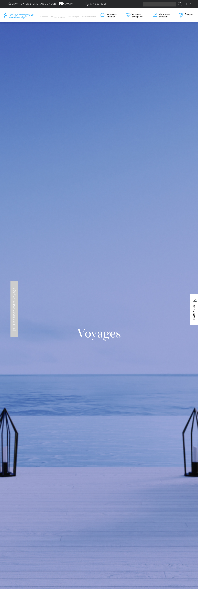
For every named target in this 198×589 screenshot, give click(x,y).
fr (188, 3)
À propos (44, 17)
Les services (59, 17)
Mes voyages (73, 17)
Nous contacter (89, 17)
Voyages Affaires (112, 15)
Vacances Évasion (165, 15)
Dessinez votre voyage (14, 307)
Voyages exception (137, 15)
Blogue (189, 14)
